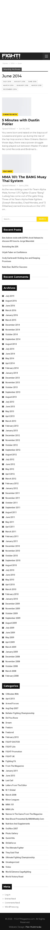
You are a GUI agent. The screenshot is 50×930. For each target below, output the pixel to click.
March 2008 (10, 671)
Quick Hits (10, 838)
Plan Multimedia (33, 927)
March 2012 (10, 479)
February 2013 (11, 426)
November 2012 (12, 440)
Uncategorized (12, 862)
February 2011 (11, 536)
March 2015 (36, 85)
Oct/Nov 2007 (12, 828)
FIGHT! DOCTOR (13, 742)
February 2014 (11, 368)
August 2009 (11, 623)
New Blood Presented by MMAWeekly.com (25, 819)
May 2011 (9, 522)
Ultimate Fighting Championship (20, 857)
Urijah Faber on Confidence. (14, 252)
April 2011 (10, 527)
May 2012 (9, 469)
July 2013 (9, 402)
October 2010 (11, 556)
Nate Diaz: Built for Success (14, 267)
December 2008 (12, 657)
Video (8, 867)
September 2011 (12, 507)
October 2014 (11, 334)
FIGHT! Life (10, 747)
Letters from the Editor (16, 785)
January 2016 (22, 85)
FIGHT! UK (10, 756)
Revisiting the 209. (10, 247)
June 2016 (32, 81)
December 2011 (12, 493)
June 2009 (10, 633)
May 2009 (9, 637)
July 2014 (9, 349)
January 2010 (11, 599)
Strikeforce (11, 843)
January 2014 (11, 373)
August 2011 (11, 512)
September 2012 (12, 450)
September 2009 (12, 618)
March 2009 (10, 647)
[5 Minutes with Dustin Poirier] (16, 106)
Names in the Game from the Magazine (24, 814)
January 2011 (11, 541)
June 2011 (10, 517)
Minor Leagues (12, 800)
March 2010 (10, 589)
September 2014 (12, 339)
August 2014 (11, 344)
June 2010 (10, 575)
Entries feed (10, 899)
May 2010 (9, 580)
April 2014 (10, 363)
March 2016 (8, 85)
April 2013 (10, 416)
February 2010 (11, 594)
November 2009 (12, 608)
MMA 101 (10, 804)
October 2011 (11, 503)
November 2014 (12, 330)
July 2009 (9, 628)
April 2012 (10, 474)
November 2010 (12, 551)
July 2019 (7, 81)
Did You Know (12, 718)
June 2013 (10, 406)
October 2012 (11, 445)
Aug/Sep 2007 (12, 708)
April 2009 (10, 642)
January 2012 (11, 488)
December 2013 (12, 378)
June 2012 (10, 464)
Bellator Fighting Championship (20, 713)
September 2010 (12, 560)
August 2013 (11, 397)
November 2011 (12, 498)
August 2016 (19, 81)
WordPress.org (11, 907)
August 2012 (11, 455)
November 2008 (12, 661)
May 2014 (9, 358)
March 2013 (10, 421)
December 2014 (10, 89)
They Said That (12, 853)
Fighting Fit (11, 761)
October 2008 (11, 666)
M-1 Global (11, 790)
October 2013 (11, 387)
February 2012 (11, 483)
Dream (9, 723)
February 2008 (11, 676)
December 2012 (12, 435)
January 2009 (11, 652)
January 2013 (11, 430)
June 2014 (10, 354)
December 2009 (12, 604)
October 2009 (11, 613)
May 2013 (9, 411)
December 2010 (12, 546)
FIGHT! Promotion (14, 751)
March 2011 (10, 532)
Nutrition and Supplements (18, 824)
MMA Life (10, 809)
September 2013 (12, 392)
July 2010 (9, 570)
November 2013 (12, 382)
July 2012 (9, 459)
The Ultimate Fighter (15, 848)
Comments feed (12, 903)
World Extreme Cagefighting (18, 872)
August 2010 (11, 565)
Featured (7, 171)
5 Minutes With (10, 114)
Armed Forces (12, 703)
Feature (9, 727)
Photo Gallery (12, 833)
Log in (7, 895)
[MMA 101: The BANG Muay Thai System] (16, 163)
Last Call (9, 780)
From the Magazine (15, 766)
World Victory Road (14, 877)
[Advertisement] (25, 26)
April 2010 (10, 584)
